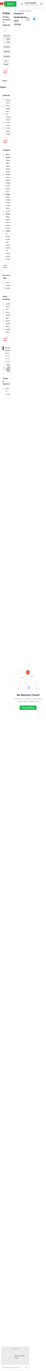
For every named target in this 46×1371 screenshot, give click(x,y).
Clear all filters (28, 708)
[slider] (5, 85)
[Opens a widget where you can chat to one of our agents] (15, 1358)
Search (10, 4)
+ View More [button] (5, 71)
